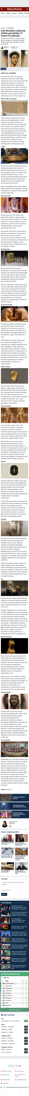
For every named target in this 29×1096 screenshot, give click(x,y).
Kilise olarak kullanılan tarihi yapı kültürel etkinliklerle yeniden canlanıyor (20, 858)
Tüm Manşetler (6, 1079)
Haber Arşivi (5, 1083)
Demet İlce (12, 823)
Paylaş (4, 69)
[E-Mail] (10, 826)
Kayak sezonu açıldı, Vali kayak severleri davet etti (7, 857)
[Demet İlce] (4, 824)
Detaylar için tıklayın (14, 1009)
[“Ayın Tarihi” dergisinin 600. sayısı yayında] (7, 838)
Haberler (3, 28)
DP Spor (21, 13)
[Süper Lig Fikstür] (27, 1015)
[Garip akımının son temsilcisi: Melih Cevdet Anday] (21, 866)
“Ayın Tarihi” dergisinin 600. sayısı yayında (7, 843)
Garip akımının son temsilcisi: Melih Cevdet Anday (20, 872)
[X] (12, 1066)
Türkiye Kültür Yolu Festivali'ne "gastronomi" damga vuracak (21, 844)
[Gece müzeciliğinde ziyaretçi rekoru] (7, 866)
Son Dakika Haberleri (22, 1079)
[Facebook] (9, 1066)
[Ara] (27, 9)
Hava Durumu (20, 1071)
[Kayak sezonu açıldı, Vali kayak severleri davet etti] (7, 851)
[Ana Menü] (1, 9)
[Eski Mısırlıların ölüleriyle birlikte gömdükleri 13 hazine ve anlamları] (14, 58)
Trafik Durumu (6, 1074)
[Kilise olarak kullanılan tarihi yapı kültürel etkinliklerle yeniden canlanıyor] (21, 851)
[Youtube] (20, 1066)
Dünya (3, 13)
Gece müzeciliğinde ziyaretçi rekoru (5, 871)
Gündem (8, 13)
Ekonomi (14, 13)
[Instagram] (14, 1066)
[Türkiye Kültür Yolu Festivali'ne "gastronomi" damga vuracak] (21, 838)
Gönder (4, 894)
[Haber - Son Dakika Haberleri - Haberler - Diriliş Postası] (14, 9)
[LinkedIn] (17, 1066)
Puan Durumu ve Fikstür (20, 1075)
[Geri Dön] (4, 1087)
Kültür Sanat (10, 28)
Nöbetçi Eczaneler (7, 1071)
